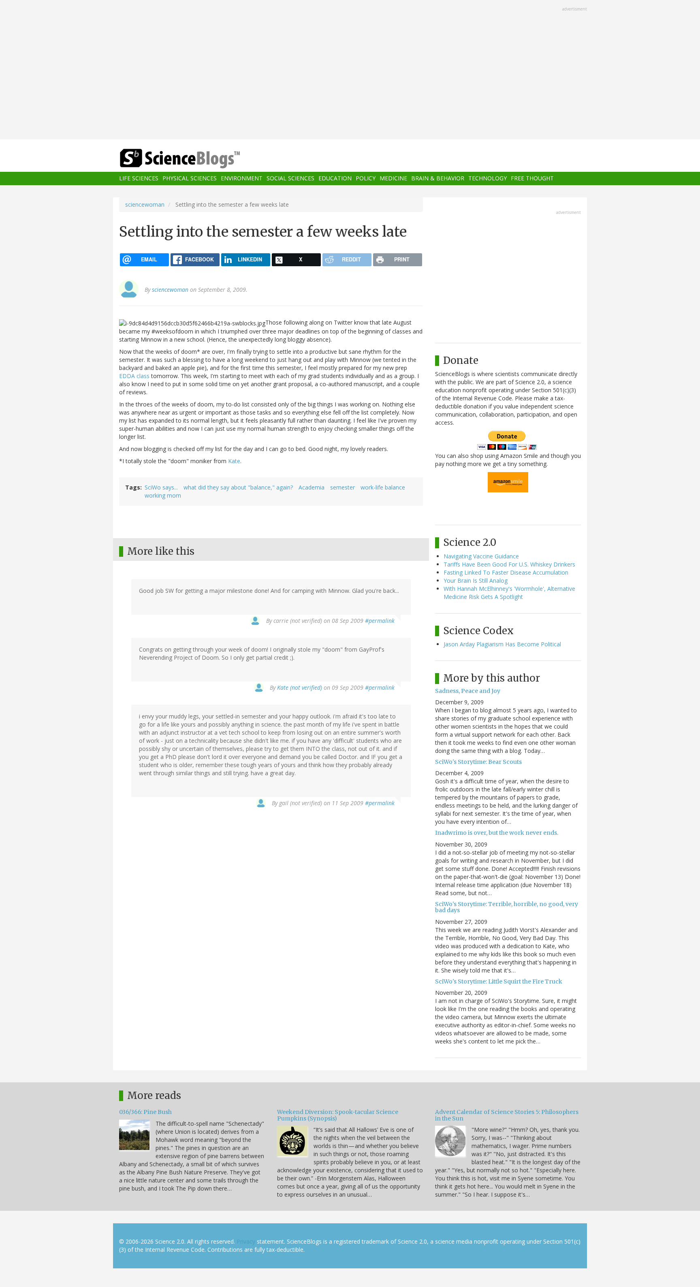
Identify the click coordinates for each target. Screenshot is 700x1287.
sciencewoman (144, 204)
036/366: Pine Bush (145, 1112)
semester (342, 487)
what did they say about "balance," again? (238, 487)
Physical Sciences (189, 178)
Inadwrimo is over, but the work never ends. (496, 832)
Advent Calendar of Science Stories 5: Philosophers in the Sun (506, 1115)
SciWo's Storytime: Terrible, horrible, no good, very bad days (506, 907)
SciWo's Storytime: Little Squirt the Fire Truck (498, 981)
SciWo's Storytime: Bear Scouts (478, 761)
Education (335, 178)
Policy (366, 178)
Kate (234, 461)
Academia (311, 487)
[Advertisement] (350, 70)
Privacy (246, 1241)
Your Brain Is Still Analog (476, 580)
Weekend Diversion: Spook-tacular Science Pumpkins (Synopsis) (337, 1115)
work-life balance (383, 487)
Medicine (393, 178)
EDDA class (134, 376)
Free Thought (532, 178)
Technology (487, 178)
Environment (241, 178)
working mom (163, 495)
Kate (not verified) (299, 687)
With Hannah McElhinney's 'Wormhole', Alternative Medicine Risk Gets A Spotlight (509, 593)
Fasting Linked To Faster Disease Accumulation (506, 572)
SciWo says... (161, 487)
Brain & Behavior (437, 178)
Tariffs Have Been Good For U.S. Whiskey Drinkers (509, 564)
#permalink (380, 620)
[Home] (196, 159)
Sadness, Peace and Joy (467, 691)
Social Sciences (290, 178)
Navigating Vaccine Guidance (481, 556)
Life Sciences (138, 178)
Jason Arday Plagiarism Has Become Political (502, 644)
